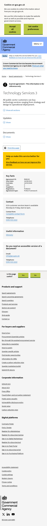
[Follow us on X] (3, 514)
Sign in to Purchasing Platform (13, 453)
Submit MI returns (8, 370)
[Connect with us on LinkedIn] (8, 514)
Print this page (13, 148)
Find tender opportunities (11, 355)
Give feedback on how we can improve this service (25, 57)
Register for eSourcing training (12, 435)
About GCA (6, 388)
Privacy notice (7, 482)
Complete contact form (15, 214)
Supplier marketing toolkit (11, 366)
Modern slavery (7, 478)
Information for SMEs (9, 359)
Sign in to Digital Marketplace (12, 439)
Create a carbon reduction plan (13, 362)
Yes (23, 275)
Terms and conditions (9, 486)
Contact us (6, 319)
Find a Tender (7, 427)
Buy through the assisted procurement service (18, 340)
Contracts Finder (8, 424)
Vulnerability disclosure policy (12, 402)
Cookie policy (6, 471)
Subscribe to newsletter (10, 344)
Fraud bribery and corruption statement (16, 395)
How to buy (6, 333)
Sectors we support (9, 308)
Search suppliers (8, 300)
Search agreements (16, 76)
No (35, 275)
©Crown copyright (8, 520)
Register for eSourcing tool (11, 442)
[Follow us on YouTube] (13, 514)
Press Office (6, 391)
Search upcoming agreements (12, 297)
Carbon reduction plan (10, 410)
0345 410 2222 (11, 220)
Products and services (9, 304)
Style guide (6, 315)
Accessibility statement (10, 467)
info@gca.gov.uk (13, 256)
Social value (6, 406)
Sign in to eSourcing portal (11, 450)
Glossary (9, 235)
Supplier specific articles (10, 351)
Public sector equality (9, 399)
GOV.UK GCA (6, 384)
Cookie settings (7, 475)
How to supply (7, 348)
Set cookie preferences (33, 28)
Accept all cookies (12, 29)
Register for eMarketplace (11, 431)
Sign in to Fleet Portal (9, 446)
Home (4, 76)
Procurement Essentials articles (13, 337)
